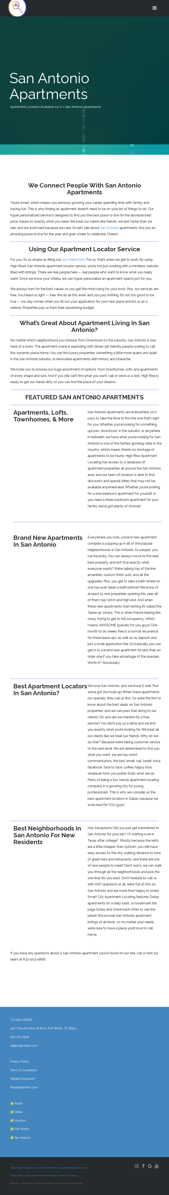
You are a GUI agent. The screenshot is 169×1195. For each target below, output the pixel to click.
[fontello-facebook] (143, 1165)
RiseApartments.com (24, 1087)
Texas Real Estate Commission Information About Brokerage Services (48, 1167)
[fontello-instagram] (136, 1165)
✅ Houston (18, 1120)
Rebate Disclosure (22, 1078)
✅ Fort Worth (19, 1129)
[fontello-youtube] (156, 1165)
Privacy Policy (19, 1061)
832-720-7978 (19, 1037)
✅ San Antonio (20, 1137)
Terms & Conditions (23, 1070)
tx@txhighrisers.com (23, 1045)
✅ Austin (16, 1103)
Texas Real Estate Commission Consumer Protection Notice (43, 1175)
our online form (73, 260)
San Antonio (109, 228)
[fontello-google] (150, 1165)
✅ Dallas (16, 1112)
